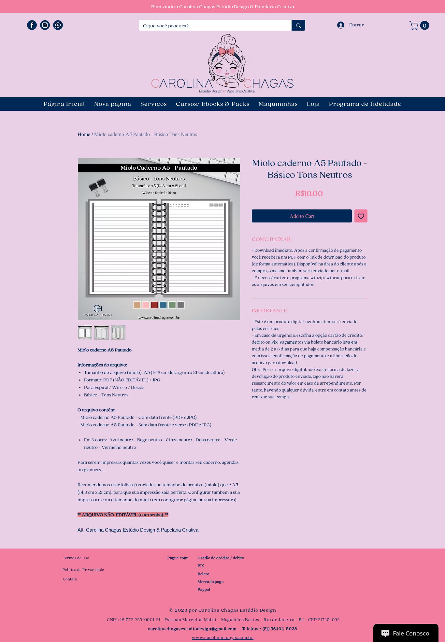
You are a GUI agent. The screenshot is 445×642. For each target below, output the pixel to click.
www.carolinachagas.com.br (222, 637)
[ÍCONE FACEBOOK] (32, 25)
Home (84, 134)
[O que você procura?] (298, 25)
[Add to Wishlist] (360, 215)
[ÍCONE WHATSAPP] (58, 25)
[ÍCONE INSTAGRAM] (45, 25)
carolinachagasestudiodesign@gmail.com (192, 629)
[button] (420, 25)
